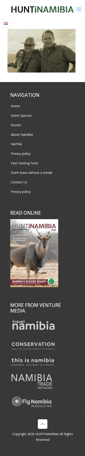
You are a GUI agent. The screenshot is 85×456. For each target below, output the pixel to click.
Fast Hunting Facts (24, 163)
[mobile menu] (79, 9)
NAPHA (16, 144)
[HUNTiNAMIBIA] (42, 9)
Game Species (21, 115)
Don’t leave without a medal (31, 172)
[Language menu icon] (5, 23)
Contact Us (19, 182)
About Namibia (22, 134)
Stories (16, 125)
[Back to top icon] (42, 424)
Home (15, 106)
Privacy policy (21, 153)
